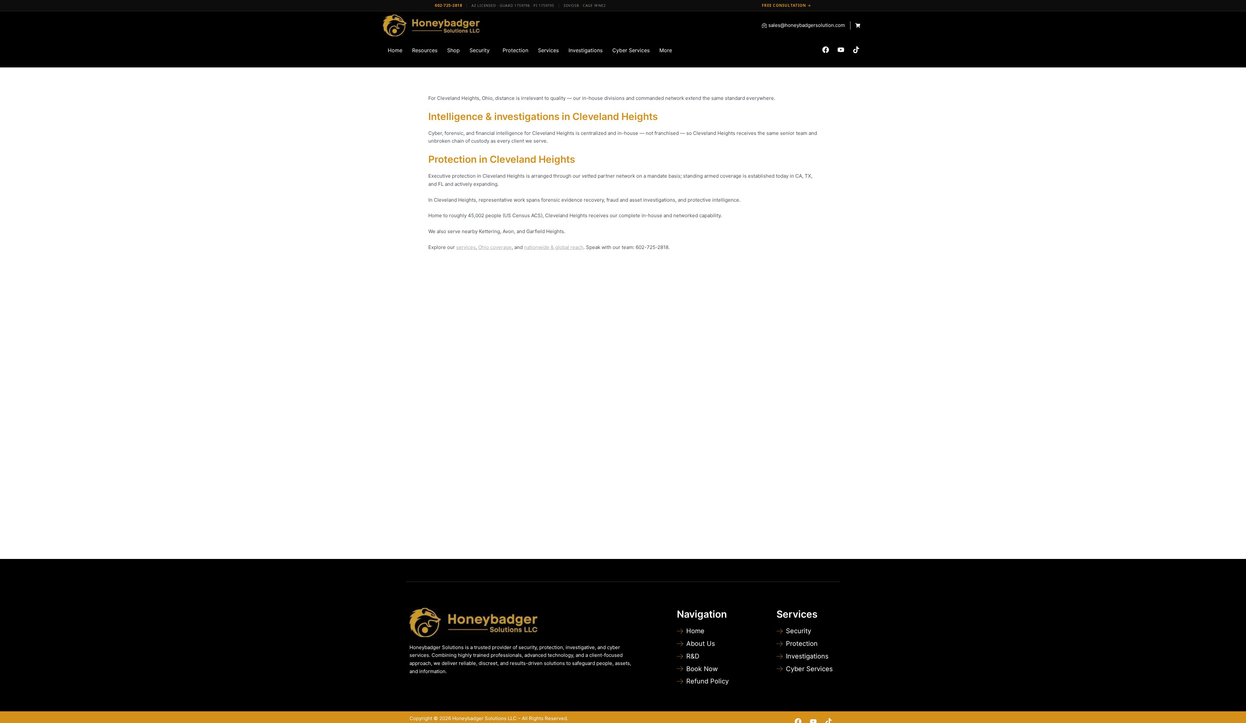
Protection (515, 50)
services (466, 247)
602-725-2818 (448, 5)
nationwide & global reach (553, 247)
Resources (424, 50)
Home (395, 50)
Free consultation (786, 5)
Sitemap (679, 718)
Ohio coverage (495, 247)
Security (480, 50)
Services (548, 50)
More (665, 50)
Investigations (585, 50)
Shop (453, 50)
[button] (481, 50)
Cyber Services (631, 50)
